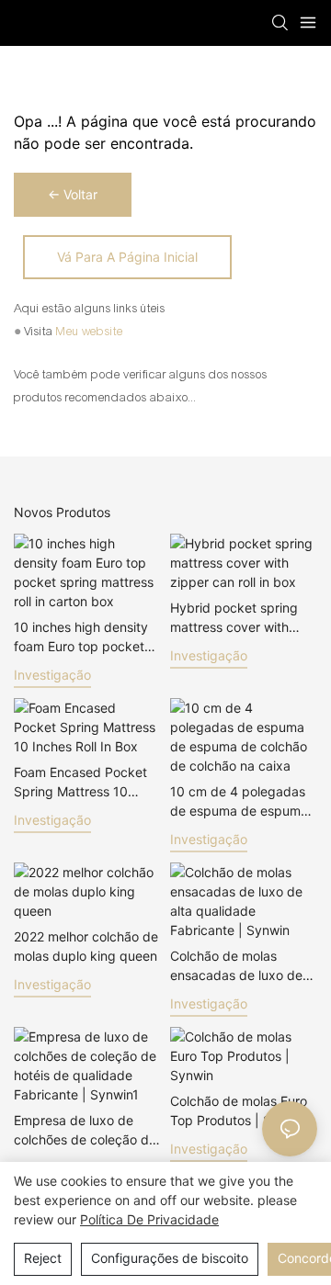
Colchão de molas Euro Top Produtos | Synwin (238, 1110)
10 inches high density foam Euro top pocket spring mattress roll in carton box (81, 637)
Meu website (89, 331)
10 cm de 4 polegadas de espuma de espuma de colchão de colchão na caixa (239, 801)
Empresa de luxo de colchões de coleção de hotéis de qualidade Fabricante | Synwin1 (85, 1130)
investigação (52, 674)
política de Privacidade (149, 1219)
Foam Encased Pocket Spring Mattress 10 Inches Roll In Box (80, 782)
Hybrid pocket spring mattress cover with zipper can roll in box (234, 618)
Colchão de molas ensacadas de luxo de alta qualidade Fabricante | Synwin (236, 966)
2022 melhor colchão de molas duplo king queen (86, 946)
